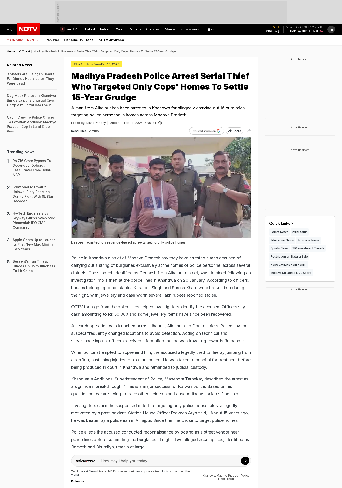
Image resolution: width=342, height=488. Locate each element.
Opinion (152, 29)
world (75, 474)
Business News (308, 240)
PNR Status (300, 232)
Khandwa (209, 475)
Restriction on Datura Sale (289, 256)
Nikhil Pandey (96, 123)
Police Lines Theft (234, 477)
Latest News (279, 232)
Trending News (21, 151)
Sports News (280, 248)
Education (189, 29)
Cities (168, 29)
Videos (135, 29)
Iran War (52, 40)
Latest (90, 29)
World (120, 29)
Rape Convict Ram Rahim (288, 264)
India (104, 29)
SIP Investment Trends (308, 248)
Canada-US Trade (79, 40)
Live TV (71, 29)
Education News (282, 240)
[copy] (249, 131)
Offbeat (115, 123)
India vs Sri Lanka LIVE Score (291, 272)
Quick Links (279, 223)
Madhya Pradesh (228, 475)
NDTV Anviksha (111, 40)
